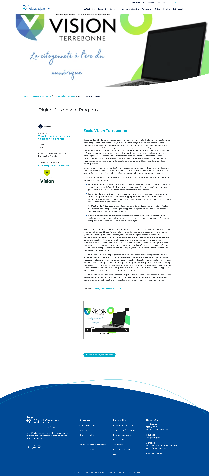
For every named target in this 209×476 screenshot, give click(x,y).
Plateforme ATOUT (121, 449)
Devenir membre (86, 435)
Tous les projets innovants (64, 96)
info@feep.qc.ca (153, 438)
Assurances (135, 3)
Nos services (84, 430)
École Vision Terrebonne (105, 130)
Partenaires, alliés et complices (92, 445)
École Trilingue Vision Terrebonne (53, 166)
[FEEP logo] (42, 422)
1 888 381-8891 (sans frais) (157, 430)
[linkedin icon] (39, 447)
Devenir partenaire (87, 449)
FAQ (115, 454)
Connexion (179, 3)
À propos (161, 3)
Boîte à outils (178, 9)
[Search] (170, 3)
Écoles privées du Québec (108, 9)
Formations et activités (151, 9)
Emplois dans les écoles (123, 425)
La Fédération (89, 9)
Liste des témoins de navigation (128, 472)
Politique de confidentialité (104, 472)
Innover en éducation (130, 9)
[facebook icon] (28, 447)
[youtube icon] (34, 447)
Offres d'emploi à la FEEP (90, 440)
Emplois (166, 9)
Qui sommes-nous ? (88, 425)
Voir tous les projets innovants (99, 355)
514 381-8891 (151, 427)
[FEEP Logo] (36, 8)
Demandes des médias (156, 454)
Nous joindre (148, 3)
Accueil (27, 96)
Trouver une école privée (124, 430)
